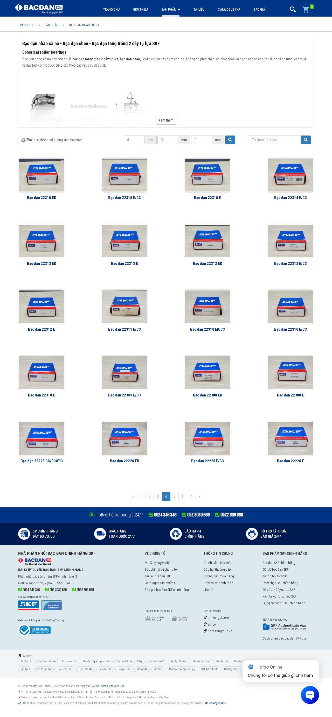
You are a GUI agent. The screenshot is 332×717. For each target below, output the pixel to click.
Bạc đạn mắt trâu (201, 661)
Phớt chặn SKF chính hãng (280, 583)
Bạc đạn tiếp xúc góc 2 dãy (129, 661)
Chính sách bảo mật (217, 563)
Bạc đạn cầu (26, 661)
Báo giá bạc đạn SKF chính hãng (167, 590)
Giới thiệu (140, 9)
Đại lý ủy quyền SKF (157, 563)
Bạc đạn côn (222, 661)
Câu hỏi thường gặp (217, 569)
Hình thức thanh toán (218, 583)
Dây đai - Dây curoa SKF (279, 590)
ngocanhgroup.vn (219, 631)
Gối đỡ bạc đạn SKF (275, 569)
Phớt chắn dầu (85, 669)
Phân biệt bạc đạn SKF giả (182, 669)
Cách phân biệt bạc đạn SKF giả (284, 638)
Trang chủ (111, 9)
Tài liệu (198, 9)
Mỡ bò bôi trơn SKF (275, 576)
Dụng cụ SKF (124, 669)
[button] (292, 9)
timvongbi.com (218, 618)
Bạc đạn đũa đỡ (156, 661)
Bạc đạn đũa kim (178, 661)
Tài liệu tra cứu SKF (158, 576)
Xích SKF (158, 669)
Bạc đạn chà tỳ (241, 661)
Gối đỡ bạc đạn (44, 669)
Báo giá (259, 9)
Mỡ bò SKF (142, 669)
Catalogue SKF (229, 9)
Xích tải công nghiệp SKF (279, 596)
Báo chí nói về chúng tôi (161, 569)
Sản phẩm (169, 9)
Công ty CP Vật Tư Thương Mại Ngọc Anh (102, 686)
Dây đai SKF (105, 669)
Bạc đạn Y (25, 669)
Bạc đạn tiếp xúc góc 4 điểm (96, 661)
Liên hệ (208, 590)
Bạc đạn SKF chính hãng (279, 563)
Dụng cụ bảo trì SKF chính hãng (284, 603)
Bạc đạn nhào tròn (47, 661)
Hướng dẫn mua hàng (219, 576)
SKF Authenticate (209, 669)
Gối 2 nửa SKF (65, 669)
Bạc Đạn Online (41, 686)
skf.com (213, 624)
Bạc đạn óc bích (69, 661)
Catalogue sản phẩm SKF (162, 583)
